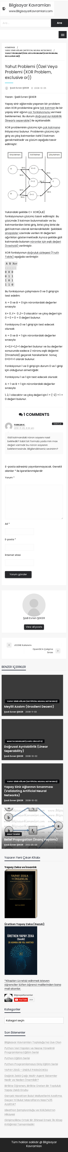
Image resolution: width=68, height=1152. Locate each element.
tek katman (47, 108)
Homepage (10, 47)
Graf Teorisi (13, 834)
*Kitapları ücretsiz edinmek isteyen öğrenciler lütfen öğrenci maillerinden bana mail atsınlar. (32, 985)
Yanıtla (57, 424)
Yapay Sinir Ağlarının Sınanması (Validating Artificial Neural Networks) (28, 791)
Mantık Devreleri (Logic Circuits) (25, 741)
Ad (7, 523)
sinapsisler (11, 233)
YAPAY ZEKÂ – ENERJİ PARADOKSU (26, 1070)
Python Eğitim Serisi (17, 1058)
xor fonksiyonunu (39, 112)
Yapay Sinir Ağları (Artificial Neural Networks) (28, 50)
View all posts (34, 627)
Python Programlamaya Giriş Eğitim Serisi (31, 1064)
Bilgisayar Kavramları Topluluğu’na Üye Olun (32, 1042)
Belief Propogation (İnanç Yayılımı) (31, 839)
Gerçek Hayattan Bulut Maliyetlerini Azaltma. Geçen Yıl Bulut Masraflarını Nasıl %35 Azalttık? (33, 1100)
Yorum (10, 477)
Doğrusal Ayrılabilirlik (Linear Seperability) (26, 749)
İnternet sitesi (13, 555)
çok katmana (51, 127)
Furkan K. (19, 424)
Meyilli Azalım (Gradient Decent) (29, 706)
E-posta (10, 539)
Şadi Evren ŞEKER (20, 87)
